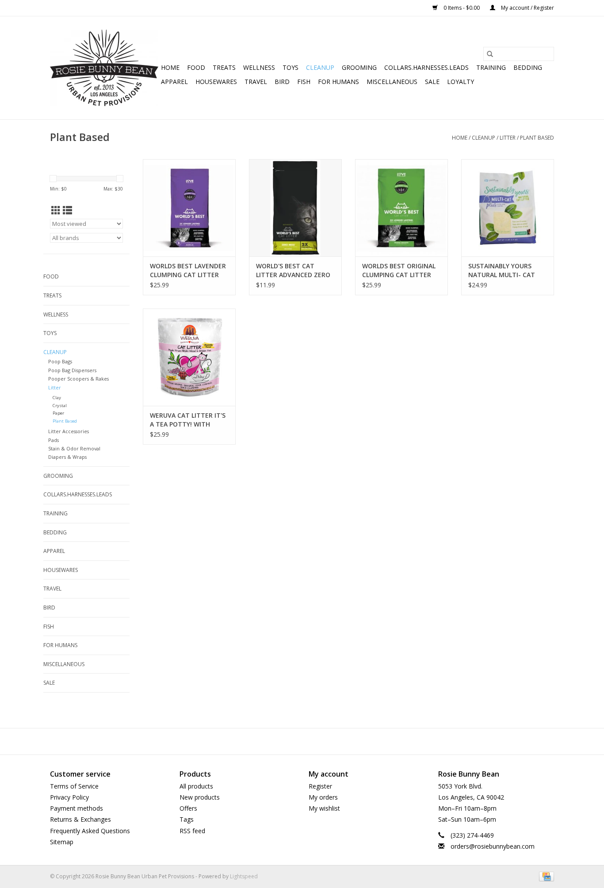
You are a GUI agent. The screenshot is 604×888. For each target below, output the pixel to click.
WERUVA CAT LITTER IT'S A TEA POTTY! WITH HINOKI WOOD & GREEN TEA (188, 420)
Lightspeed (244, 876)
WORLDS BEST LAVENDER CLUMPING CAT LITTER (188, 270)
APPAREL (174, 81)
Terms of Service (74, 786)
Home (170, 67)
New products (200, 797)
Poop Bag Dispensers (72, 370)
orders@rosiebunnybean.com (493, 846)
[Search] (490, 54)
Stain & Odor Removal (74, 448)
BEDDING (527, 67)
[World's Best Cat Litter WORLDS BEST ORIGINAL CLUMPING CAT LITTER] (401, 207)
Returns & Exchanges (80, 819)
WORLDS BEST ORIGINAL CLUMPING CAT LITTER (399, 270)
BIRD (282, 81)
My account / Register (527, 7)
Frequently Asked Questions (90, 831)
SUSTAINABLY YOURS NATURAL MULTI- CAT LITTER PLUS (501, 270)
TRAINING (491, 67)
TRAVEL (256, 81)
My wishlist (324, 808)
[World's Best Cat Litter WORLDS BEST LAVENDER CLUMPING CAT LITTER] (189, 207)
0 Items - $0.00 (461, 7)
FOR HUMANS (338, 81)
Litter (508, 137)
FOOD (196, 67)
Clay (57, 397)
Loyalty (460, 81)
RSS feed (192, 831)
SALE (432, 81)
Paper (58, 413)
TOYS (290, 67)
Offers (188, 808)
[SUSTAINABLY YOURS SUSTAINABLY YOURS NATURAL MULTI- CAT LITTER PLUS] (507, 207)
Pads (53, 440)
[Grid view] (56, 210)
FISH (303, 81)
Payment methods (76, 808)
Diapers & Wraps (67, 457)
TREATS (224, 67)
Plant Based (537, 137)
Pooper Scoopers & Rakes (78, 378)
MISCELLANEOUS (392, 81)
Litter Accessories (68, 431)
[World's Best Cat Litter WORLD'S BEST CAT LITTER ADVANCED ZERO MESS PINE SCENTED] (295, 207)
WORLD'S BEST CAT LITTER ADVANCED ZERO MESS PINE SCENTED (293, 270)
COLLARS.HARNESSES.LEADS (426, 67)
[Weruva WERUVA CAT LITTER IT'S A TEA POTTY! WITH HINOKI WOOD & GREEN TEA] (189, 357)
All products (196, 786)
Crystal (60, 405)
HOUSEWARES (216, 81)
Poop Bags (60, 361)
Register (320, 786)
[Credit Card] (545, 876)
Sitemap (61, 842)
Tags (187, 819)
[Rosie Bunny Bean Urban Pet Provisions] (104, 68)
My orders (323, 797)
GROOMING (359, 67)
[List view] (67, 210)
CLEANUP (320, 67)
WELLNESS (259, 67)
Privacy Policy (69, 797)
